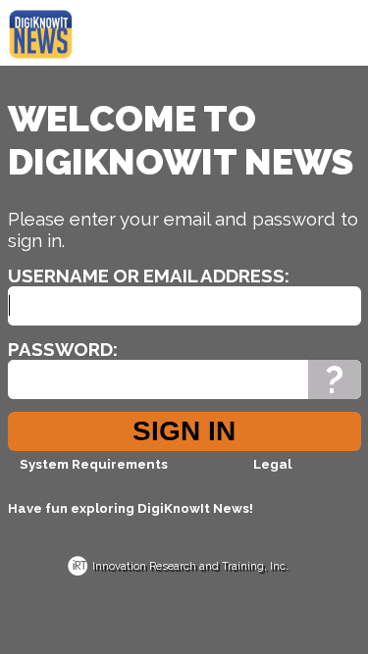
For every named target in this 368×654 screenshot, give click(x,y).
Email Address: (216, 275)
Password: (63, 349)
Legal (272, 464)
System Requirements (94, 464)
